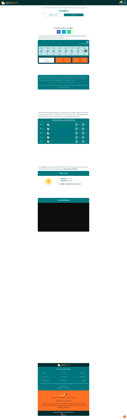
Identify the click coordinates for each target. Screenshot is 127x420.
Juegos (83, 380)
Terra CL (44, 373)
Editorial (68, 388)
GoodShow (82, 377)
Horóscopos (63, 380)
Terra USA (44, 377)
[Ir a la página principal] (9, 2)
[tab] (46, 60)
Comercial (59, 388)
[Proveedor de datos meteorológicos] (63, 414)
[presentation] (86, 51)
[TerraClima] (121, 2)
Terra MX (82, 373)
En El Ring (63, 377)
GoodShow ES (45, 380)
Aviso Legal (58, 401)
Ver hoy (73, 15)
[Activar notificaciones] (124, 416)
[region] (63, 22)
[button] (125, 2)
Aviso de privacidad (67, 401)
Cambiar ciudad (53, 15)
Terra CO (63, 373)
